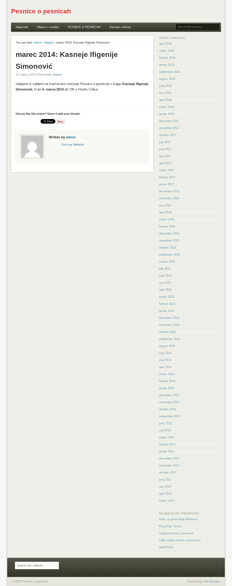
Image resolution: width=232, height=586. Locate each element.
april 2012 (165, 493)
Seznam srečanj (120, 27)
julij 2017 (165, 142)
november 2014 (169, 325)
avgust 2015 (167, 261)
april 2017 (165, 163)
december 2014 (169, 318)
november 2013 (169, 402)
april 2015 (165, 289)
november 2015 (169, 240)
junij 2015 (165, 275)
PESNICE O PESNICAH (84, 27)
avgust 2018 (167, 79)
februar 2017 (167, 177)
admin (71, 137)
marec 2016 (166, 219)
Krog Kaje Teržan (170, 526)
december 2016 (169, 191)
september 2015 (169, 254)
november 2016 (169, 198)
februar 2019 (167, 57)
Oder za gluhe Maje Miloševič (178, 519)
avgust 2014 (167, 346)
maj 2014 (165, 360)
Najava (48, 42)
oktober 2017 (167, 135)
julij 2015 (165, 268)
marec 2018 (166, 107)
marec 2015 (166, 296)
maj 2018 (165, 93)
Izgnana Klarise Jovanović (176, 533)
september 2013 (169, 416)
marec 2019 (166, 50)
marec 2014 (166, 374)
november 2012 (169, 465)
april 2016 (165, 212)
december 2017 (169, 121)
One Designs (211, 581)
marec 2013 (166, 437)
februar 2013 (167, 444)
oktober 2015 (167, 247)
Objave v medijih (48, 27)
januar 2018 (166, 114)
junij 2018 (165, 86)
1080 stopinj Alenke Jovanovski (180, 540)
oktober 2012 (167, 472)
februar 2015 (167, 303)
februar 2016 (167, 226)
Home (38, 42)
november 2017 (169, 128)
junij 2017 (165, 149)
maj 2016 (165, 205)
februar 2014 (167, 381)
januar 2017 (166, 184)
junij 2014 (165, 353)
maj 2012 (165, 486)
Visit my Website (72, 144)
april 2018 (165, 100)
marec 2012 (166, 500)
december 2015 (169, 233)
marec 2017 (166, 170)
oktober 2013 (167, 409)
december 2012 (169, 458)
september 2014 (169, 339)
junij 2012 (165, 479)
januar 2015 (166, 311)
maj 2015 (165, 282)
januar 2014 (166, 388)
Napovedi (22, 27)
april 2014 (165, 367)
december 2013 (169, 395)
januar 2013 (166, 451)
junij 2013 (165, 423)
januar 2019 (166, 64)
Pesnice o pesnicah (41, 11)
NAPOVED (166, 547)
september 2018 (169, 71)
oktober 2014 (167, 332)
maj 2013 (165, 430)
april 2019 (165, 43)
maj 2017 (165, 156)
